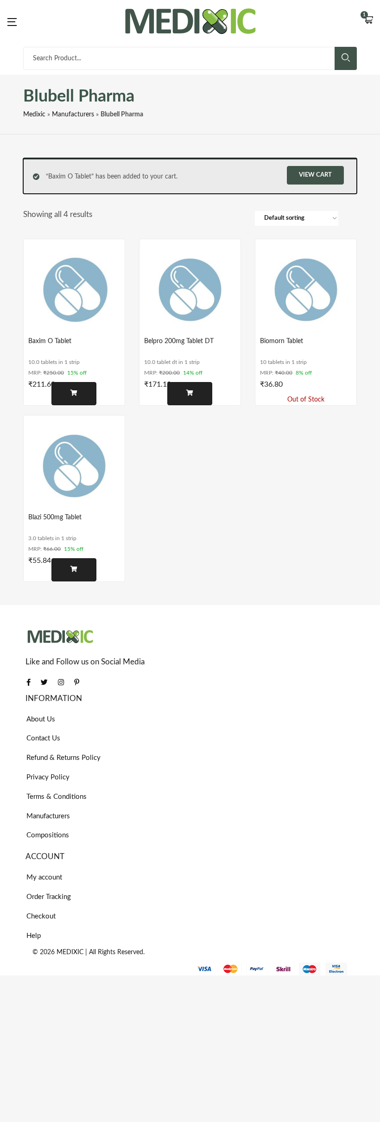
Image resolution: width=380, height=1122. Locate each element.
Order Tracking (48, 896)
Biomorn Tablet (281, 341)
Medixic (34, 114)
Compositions (47, 835)
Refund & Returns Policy (63, 757)
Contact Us (43, 738)
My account (44, 877)
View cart (315, 175)
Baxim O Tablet (49, 341)
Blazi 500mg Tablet (55, 517)
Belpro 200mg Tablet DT (179, 341)
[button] (368, 20)
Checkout (41, 916)
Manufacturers (73, 114)
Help (33, 935)
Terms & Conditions (56, 796)
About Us (40, 719)
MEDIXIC (70, 952)
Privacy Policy (48, 777)
